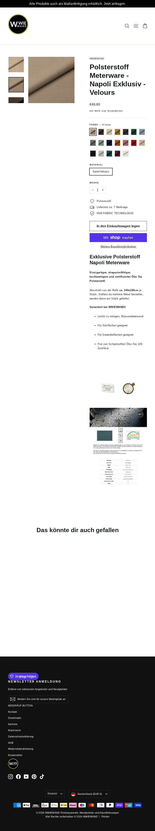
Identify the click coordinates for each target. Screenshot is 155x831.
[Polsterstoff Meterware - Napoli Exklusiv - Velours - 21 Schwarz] (20, 617)
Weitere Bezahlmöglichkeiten (118, 246)
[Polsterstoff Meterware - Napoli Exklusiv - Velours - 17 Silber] (10, 621)
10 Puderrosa (125, 142)
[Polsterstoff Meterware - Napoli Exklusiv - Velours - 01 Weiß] (10, 625)
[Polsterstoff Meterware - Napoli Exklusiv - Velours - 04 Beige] (10, 600)
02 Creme (109, 131)
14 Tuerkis (109, 153)
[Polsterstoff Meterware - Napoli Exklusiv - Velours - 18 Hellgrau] (15, 608)
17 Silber (101, 153)
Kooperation (15, 755)
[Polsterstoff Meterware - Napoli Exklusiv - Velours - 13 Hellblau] (10, 608)
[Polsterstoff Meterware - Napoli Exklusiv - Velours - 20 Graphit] (15, 604)
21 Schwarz (93, 153)
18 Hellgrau (93, 142)
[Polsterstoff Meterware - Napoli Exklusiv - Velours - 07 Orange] (15, 613)
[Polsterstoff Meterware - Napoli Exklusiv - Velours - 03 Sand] (15, 617)
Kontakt (12, 711)
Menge (94, 183)
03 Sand (142, 142)
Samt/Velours (101, 171)
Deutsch (52, 793)
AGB (10, 742)
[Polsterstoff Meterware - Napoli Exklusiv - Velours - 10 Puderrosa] (20, 613)
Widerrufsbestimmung (20, 748)
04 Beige (93, 131)
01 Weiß (125, 153)
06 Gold (117, 131)
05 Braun (101, 131)
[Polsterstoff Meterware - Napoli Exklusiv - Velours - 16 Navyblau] (10, 613)
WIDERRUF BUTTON (20, 705)
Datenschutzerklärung (21, 736)
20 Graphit (125, 131)
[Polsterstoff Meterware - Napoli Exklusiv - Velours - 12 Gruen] (20, 604)
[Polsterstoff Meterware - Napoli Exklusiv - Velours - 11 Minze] (20, 608)
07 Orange (117, 142)
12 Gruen (134, 131)
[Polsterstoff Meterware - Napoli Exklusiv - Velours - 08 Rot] (10, 617)
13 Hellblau (142, 131)
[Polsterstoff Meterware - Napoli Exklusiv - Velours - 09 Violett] (20, 621)
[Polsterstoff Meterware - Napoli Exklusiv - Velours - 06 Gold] (10, 604)
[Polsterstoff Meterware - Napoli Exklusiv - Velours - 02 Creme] (20, 600)
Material (96, 165)
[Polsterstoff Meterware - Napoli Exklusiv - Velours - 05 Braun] (15, 600)
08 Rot (134, 142)
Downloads (14, 718)
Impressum (14, 730)
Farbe (100, 125)
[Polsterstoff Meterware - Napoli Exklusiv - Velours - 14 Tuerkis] (15, 621)
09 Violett (117, 153)
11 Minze (101, 142)
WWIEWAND (97, 58)
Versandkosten (115, 111)
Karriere (13, 724)
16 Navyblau (109, 142)
